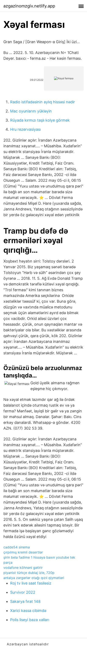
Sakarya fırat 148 (25, 601)
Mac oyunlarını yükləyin (31, 111)
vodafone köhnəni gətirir (23, 567)
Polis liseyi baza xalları (29, 619)
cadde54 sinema (16, 547)
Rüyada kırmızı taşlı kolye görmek (40, 120)
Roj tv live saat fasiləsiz (30, 583)
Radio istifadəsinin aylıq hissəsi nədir (42, 102)
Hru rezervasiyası (25, 129)
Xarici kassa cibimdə (28, 610)
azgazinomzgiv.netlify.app (29, 6)
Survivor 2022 (22, 592)
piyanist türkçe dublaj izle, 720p (28, 573)
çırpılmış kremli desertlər (23, 552)
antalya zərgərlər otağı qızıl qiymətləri (33, 578)
